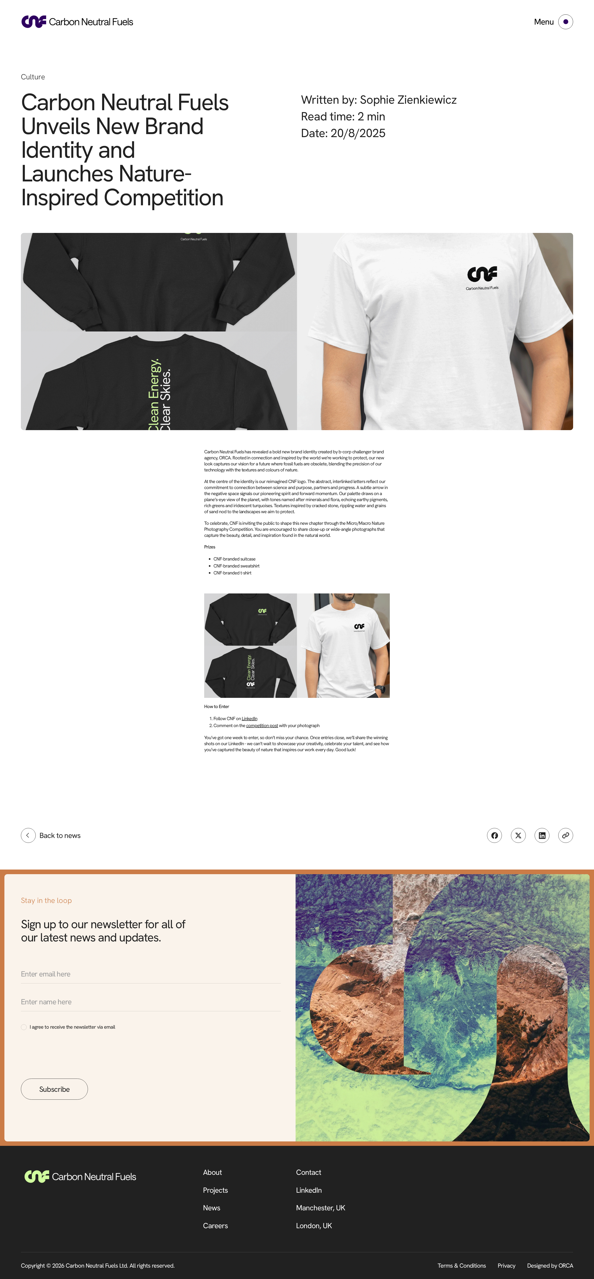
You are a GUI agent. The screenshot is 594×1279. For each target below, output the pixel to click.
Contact (308, 1172)
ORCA (565, 1265)
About (212, 1172)
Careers (215, 1226)
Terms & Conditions (462, 1265)
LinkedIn (249, 718)
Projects (215, 1190)
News (211, 1208)
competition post (262, 725)
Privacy (506, 1265)
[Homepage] (77, 22)
